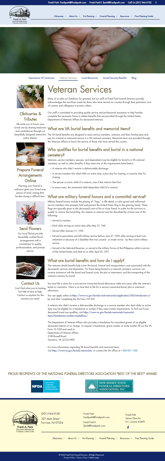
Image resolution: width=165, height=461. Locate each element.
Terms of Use (82, 457)
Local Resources (90, 77)
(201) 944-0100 (50, 413)
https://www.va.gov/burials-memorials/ (72, 350)
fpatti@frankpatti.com (94, 425)
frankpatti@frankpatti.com (96, 417)
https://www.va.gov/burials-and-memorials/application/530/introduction (109, 295)
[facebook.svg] (128, 429)
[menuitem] (60, 16)
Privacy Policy (69, 457)
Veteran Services (68, 77)
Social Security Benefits (115, 77)
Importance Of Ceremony (42, 77)
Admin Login (94, 457)
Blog (134, 77)
